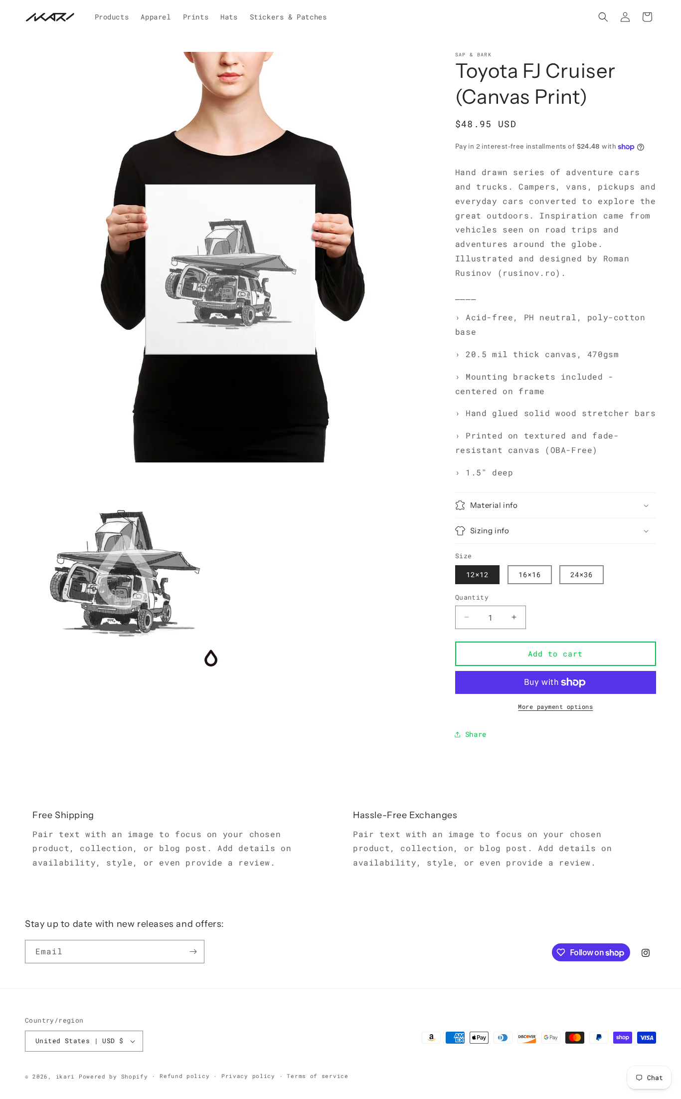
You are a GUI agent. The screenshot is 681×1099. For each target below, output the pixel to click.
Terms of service (317, 1076)
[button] (603, 17)
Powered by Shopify (113, 1076)
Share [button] (476, 734)
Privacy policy (248, 1076)
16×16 (529, 574)
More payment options (555, 706)
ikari (65, 1076)
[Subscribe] (193, 951)
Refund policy (184, 1076)
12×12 (477, 574)
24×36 (581, 574)
